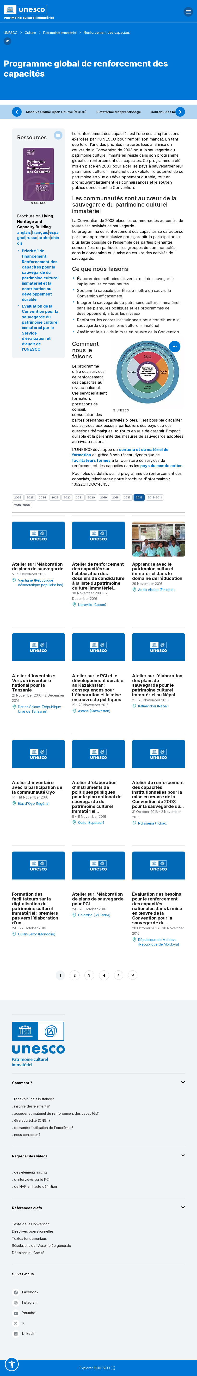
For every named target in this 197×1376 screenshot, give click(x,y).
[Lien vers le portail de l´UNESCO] (66, 9)
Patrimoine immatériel (60, 33)
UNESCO (11, 33)
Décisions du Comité (28, 1253)
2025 (30, 497)
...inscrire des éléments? (31, 1106)
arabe (44, 237)
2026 (17, 497)
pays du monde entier (161, 465)
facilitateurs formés (91, 460)
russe (31, 237)
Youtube (28, 1313)
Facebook (30, 1292)
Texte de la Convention (30, 1224)
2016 (139, 497)
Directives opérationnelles (33, 1231)
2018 (115, 497)
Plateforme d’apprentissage (118, 112)
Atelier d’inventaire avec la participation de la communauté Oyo (37, 787)
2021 (79, 497)
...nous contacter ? (26, 1135)
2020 (91, 497)
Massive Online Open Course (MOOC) (56, 112)
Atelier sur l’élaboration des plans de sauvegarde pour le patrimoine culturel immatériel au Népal (157, 685)
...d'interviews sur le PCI (30, 1179)
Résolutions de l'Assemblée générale (41, 1245)
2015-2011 (155, 497)
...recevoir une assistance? (33, 1099)
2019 (103, 497)
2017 (127, 497)
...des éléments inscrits (29, 1172)
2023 (54, 497)
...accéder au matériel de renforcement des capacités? (55, 1113)
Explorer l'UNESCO (95, 1368)
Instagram (29, 1302)
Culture (30, 33)
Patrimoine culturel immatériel (29, 18)
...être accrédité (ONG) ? (31, 1120)
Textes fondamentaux (29, 1238)
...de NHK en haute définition (34, 1186)
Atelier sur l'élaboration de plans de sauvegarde (37, 566)
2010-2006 (22, 505)
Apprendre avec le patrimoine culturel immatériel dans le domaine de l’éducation (157, 571)
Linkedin (28, 1333)
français (40, 232)
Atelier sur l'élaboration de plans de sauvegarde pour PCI (97, 899)
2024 (42, 497)
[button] (7, 43)
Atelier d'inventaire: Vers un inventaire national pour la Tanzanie (33, 682)
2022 (67, 497)
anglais (24, 232)
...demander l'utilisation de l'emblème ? (42, 1128)
